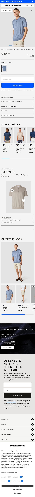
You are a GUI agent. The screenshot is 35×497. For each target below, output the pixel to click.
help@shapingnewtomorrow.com (16, 344)
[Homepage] (13, 5)
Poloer (10, 49)
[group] (17, 27)
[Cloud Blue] (3, 305)
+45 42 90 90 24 (9, 342)
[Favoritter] (27, 5)
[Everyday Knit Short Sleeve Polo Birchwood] (20, 135)
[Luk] (32, 1)
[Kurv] (32, 5)
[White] (4, 144)
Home (2, 49)
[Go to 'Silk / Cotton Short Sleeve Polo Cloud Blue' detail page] (4, 68)
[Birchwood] (17, 144)
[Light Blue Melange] (19, 305)
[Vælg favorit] (32, 10)
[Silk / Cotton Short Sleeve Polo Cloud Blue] (8, 294)
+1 (20, 144)
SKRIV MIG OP (17, 395)
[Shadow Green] (18, 144)
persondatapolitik (11, 402)
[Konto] (29, 5)
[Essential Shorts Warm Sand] (23, 294)
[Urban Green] (31, 144)
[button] (11, 145)
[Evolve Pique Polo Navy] (7, 135)
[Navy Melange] (20, 305)
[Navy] (3, 144)
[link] (12, 190)
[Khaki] (18, 305)
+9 (22, 305)
